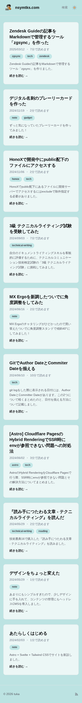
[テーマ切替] (74, 7)
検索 (65, 7)
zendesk (44, 56)
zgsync (16, 56)
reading (43, 531)
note (14, 117)
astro (15, 465)
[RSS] (76, 694)
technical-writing (22, 245)
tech (30, 56)
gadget (28, 117)
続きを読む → (18, 75)
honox (15, 179)
